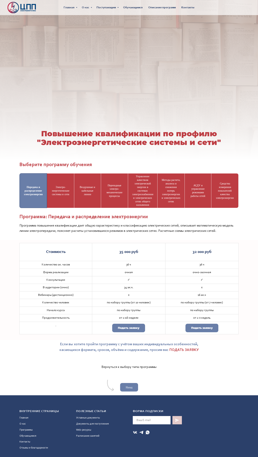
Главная (69, 7)
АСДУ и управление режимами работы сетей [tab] (198, 190)
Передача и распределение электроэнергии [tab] (33, 190)
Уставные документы (88, 418)
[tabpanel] (129, 224)
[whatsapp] (147, 432)
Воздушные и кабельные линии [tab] (87, 190)
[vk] (135, 432)
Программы (26, 430)
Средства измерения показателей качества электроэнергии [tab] (225, 191)
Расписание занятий (87, 436)
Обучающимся (133, 7)
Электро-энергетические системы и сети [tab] (60, 190)
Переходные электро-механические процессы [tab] (114, 190)
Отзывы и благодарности (33, 448)
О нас (86, 7)
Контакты (187, 7)
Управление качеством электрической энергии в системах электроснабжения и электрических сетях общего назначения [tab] (142, 190)
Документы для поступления (92, 424)
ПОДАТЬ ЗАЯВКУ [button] (184, 350)
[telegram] (141, 432)
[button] (128, 328)
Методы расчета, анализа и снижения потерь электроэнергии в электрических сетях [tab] (171, 190)
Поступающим (106, 7)
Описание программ (162, 7)
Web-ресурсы (83, 430)
